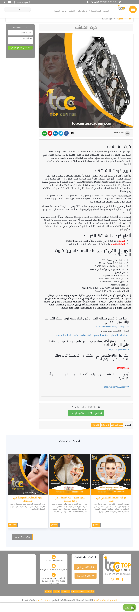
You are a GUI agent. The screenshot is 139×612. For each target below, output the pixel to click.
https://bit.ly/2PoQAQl (119, 349)
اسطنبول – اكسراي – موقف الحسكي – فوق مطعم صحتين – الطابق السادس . (92, 335)
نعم (97, 413)
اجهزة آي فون (85, 567)
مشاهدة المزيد (22, 537)
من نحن (64, 11)
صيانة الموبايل (117, 425)
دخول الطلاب (22, 2)
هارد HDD (105, 425)
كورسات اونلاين (82, 11)
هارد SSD (95, 425)
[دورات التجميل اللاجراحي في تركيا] (111, 475)
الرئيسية (106, 11)
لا (88, 413)
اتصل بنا (57, 11)
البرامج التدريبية (96, 11)
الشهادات (72, 11)
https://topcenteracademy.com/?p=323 (112, 326)
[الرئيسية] (130, 19)
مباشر (127, 608)
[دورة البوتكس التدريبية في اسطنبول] (28, 475)
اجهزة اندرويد (84, 576)
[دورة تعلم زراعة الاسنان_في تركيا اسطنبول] (69, 475)
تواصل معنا (76, 413)
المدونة (120, 19)
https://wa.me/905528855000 (116, 387)
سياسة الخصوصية (78, 591)
